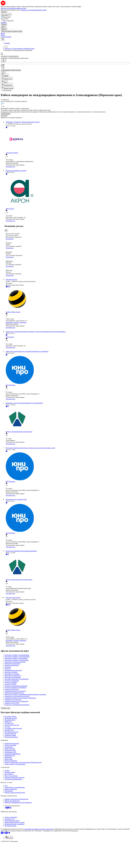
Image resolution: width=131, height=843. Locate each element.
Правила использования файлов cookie (33, 10)
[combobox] (10, 56)
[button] (3, 33)
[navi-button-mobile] (3, 39)
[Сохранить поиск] (3, 65)
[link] (4, 29)
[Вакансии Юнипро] (67, 370)
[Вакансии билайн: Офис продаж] (67, 299)
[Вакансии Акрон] (67, 191)
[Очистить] (3, 60)
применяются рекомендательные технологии (39, 829)
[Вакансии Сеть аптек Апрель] (67, 140)
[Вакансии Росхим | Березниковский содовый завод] (67, 419)
